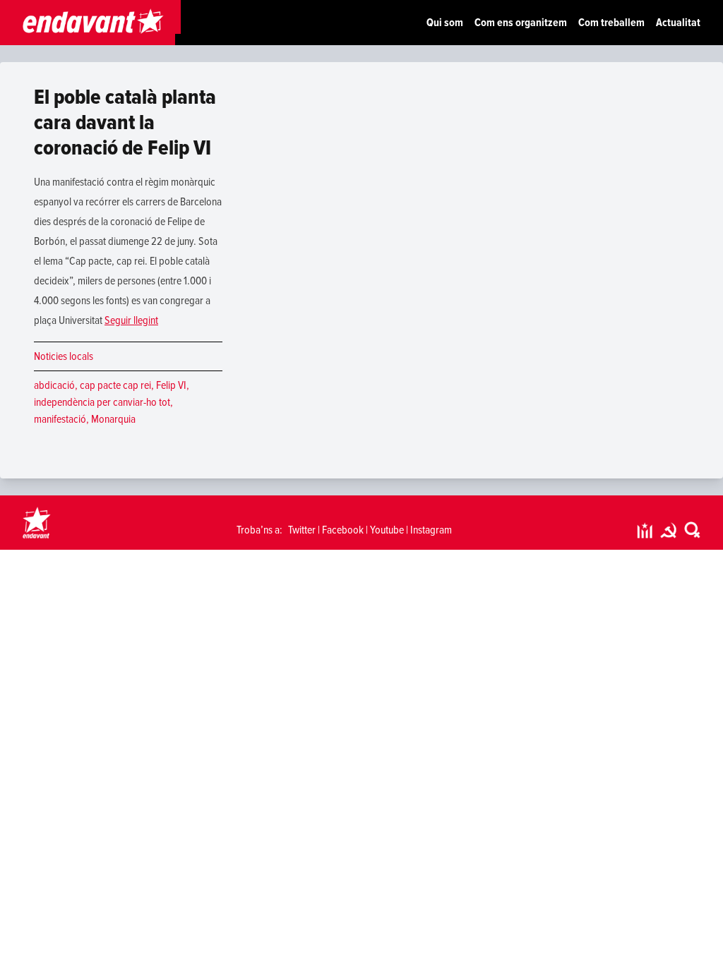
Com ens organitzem (520, 23)
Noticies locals (63, 356)
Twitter (302, 530)
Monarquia (113, 419)
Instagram (431, 530)
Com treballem (611, 23)
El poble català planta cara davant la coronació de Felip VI (125, 122)
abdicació (54, 385)
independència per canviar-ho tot (102, 402)
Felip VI (171, 385)
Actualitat (678, 23)
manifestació (60, 419)
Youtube (387, 530)
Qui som (444, 23)
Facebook (343, 530)
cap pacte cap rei (115, 385)
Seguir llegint (131, 320)
